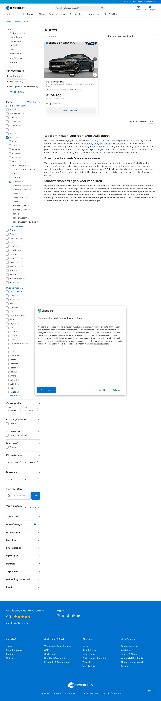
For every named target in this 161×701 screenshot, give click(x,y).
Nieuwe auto (16, 41)
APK (46, 650)
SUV (12, 49)
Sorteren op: (114, 36)
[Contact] (149, 691)
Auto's (9, 646)
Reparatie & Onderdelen (56, 662)
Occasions (15, 45)
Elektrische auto (18, 33)
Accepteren (45, 390)
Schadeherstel (90, 650)
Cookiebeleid (71, 693)
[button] (14, 76)
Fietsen (10, 658)
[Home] (15, 8)
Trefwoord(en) (14, 489)
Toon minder (17, 227)
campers (118, 143)
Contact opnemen (130, 646)
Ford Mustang (55, 81)
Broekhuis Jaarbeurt (54, 658)
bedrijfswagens (95, 143)
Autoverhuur (89, 654)
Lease (85, 646)
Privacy (57, 693)
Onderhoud (50, 654)
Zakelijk (86, 662)
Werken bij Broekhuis (132, 658)
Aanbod (17, 22)
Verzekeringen (90, 666)
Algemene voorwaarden (133, 662)
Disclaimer (45, 693)
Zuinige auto (16, 53)
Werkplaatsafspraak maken (58, 646)
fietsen (107, 143)
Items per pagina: (137, 122)
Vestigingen (137, 2)
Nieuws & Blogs (129, 654)
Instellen (98, 390)
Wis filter (32, 102)
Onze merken (95, 14)
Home (8, 22)
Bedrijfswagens (16, 58)
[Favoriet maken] (95, 75)
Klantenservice (149, 2)
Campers (12, 62)
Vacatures (128, 2)
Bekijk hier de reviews (17, 623)
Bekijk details (70, 110)
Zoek (35, 496)
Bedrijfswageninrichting (95, 658)
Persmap (125, 666)
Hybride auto (16, 37)
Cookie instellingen (90, 693)
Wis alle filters (17, 92)
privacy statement (101, 344)
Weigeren (116, 390)
